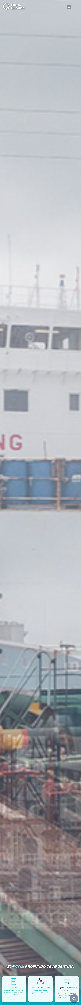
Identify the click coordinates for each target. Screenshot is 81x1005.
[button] (69, 7)
